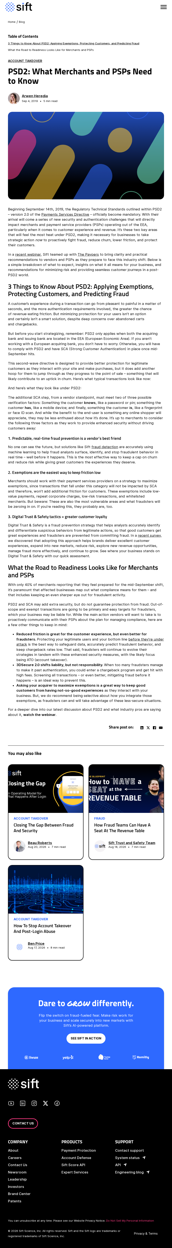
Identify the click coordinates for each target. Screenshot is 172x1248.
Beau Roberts (40, 843)
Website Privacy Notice (89, 1220)
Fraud (99, 818)
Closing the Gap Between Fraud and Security (43, 828)
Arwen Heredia (35, 96)
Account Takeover (25, 61)
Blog (22, 21)
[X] (148, 728)
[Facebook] (154, 728)
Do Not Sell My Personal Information (130, 1220)
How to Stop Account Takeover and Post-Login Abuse (42, 928)
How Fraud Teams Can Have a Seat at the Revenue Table (122, 828)
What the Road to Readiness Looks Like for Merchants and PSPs (51, 50)
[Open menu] (163, 7)
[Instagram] (34, 1104)
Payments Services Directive (65, 214)
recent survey (149, 535)
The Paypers (88, 254)
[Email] (161, 728)
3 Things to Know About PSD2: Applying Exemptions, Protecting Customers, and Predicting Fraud (73, 43)
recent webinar (28, 254)
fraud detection (104, 447)
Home (12, 21)
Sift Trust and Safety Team (131, 843)
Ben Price (36, 943)
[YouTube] (11, 1104)
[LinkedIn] (142, 728)
